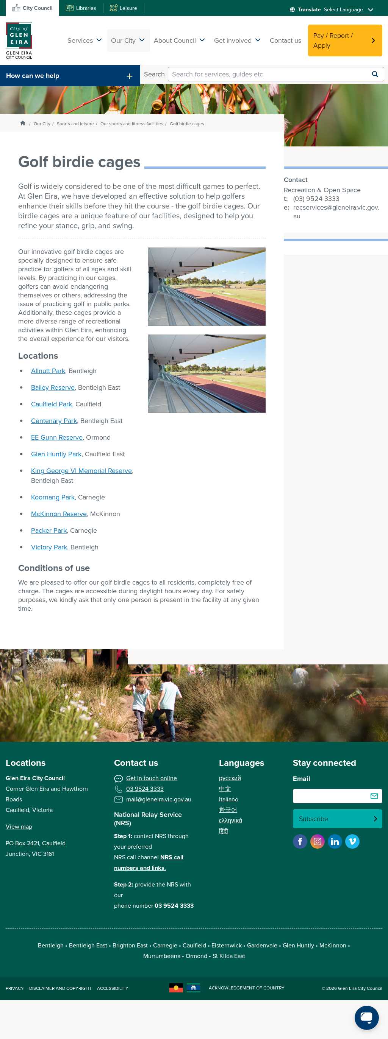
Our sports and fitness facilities (131, 123)
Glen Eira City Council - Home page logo (19, 40)
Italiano (228, 799)
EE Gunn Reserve (57, 437)
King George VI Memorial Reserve (81, 471)
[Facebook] (300, 841)
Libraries (86, 8)
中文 (225, 788)
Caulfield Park (51, 404)
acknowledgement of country (247, 988)
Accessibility (112, 988)
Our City (42, 123)
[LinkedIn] (335, 841)
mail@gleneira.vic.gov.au (158, 799)
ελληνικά (230, 820)
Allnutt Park (48, 371)
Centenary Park (54, 421)
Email (301, 779)
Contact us (285, 40)
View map (19, 826)
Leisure (128, 8)
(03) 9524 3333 (316, 198)
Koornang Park (53, 497)
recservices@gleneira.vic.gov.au (336, 212)
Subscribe (313, 819)
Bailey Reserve (53, 387)
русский (230, 778)
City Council (38, 8)
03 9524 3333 (145, 788)
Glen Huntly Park (56, 454)
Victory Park (49, 547)
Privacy (15, 988)
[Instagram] (317, 841)
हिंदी (223, 831)
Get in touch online (151, 778)
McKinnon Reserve (59, 514)
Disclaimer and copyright (60, 988)
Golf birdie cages (187, 123)
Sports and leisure (75, 123)
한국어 (228, 810)
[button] (70, 75)
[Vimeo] (352, 841)
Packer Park (49, 530)
